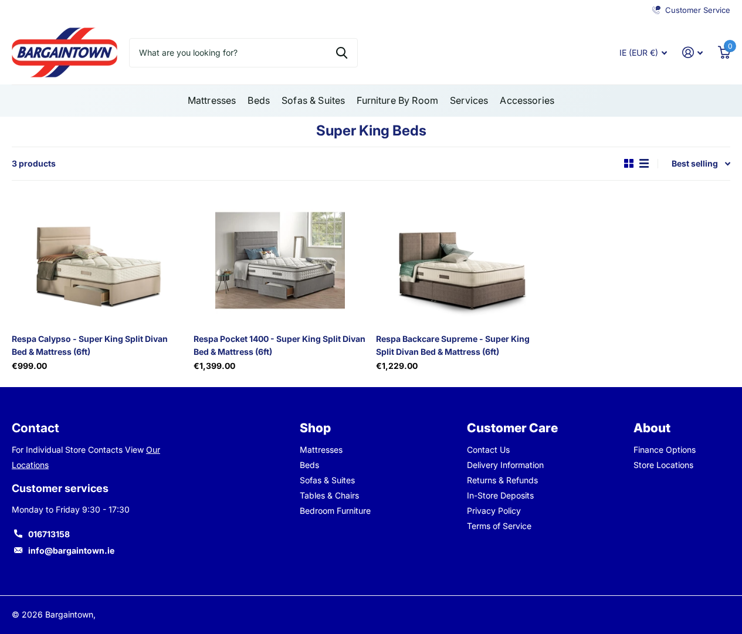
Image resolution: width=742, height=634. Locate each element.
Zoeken (342, 52)
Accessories (527, 100)
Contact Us (488, 450)
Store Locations (663, 465)
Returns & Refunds (502, 480)
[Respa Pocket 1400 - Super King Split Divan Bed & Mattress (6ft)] (280, 261)
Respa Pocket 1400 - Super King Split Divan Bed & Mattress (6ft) (279, 345)
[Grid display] (628, 163)
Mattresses (212, 100)
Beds (259, 100)
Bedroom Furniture (335, 511)
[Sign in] (692, 52)
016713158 (49, 534)
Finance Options (664, 450)
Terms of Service (499, 526)
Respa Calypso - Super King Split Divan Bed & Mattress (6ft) (90, 345)
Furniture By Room (397, 100)
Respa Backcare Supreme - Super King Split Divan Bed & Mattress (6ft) (453, 345)
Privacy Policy (494, 511)
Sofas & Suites (313, 100)
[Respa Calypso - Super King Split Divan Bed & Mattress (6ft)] (98, 261)
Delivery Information (505, 465)
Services (469, 100)
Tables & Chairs (329, 495)
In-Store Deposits (500, 495)
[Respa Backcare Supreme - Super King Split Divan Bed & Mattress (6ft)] (462, 261)
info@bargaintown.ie (71, 550)
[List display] (644, 163)
